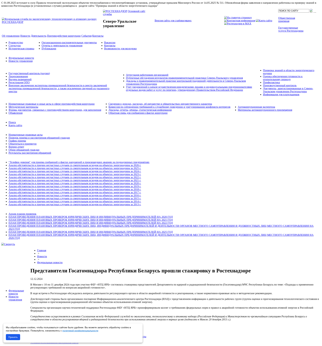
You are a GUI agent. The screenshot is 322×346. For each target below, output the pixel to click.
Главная (41, 250)
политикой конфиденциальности (80, 330)
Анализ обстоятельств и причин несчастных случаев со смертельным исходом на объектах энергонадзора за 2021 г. (75, 180)
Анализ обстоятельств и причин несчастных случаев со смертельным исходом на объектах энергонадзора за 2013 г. (75, 204)
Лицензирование (18, 76)
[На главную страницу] (238, 17)
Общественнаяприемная (286, 19)
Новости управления (21, 61)
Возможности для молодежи (120, 48)
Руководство (16, 42)
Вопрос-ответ (16, 146)
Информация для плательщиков (281, 94)
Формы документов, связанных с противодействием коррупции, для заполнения (55, 109)
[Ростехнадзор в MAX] (237, 23)
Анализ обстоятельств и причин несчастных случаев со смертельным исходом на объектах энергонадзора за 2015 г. (75, 198)
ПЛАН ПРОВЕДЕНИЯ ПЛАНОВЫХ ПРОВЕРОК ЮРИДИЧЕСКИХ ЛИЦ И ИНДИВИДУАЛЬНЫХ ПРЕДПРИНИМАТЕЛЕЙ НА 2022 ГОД (91, 222)
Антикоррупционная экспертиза (256, 106)
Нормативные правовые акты (26, 134)
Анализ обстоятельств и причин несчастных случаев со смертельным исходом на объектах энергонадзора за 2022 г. (75, 177)
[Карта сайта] (264, 20)
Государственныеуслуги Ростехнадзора (290, 29)
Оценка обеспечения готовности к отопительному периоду (283, 78)
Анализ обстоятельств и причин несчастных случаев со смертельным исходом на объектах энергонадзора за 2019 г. (75, 186)
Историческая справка (21, 48)
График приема (17, 140)
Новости (42, 256)
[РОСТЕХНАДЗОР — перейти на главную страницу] (52, 22)
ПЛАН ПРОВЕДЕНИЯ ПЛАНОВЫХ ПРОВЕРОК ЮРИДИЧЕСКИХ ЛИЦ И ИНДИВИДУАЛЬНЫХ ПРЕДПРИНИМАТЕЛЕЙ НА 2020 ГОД (91, 216)
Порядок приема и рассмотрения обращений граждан (39, 137)
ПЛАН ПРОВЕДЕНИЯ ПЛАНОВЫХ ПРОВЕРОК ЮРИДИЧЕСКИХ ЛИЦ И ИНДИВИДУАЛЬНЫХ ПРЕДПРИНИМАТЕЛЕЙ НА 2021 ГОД (91, 219)
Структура (15, 45)
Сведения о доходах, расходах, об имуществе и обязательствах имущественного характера (160, 103)
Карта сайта (15, 125)
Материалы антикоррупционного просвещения (265, 109)
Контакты (109, 45)
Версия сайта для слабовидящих (173, 20)
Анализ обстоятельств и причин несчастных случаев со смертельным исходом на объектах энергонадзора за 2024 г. (75, 171)
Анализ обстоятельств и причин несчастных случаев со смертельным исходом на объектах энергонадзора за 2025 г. (75, 168)
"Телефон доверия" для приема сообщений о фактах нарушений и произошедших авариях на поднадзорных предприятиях (79, 162)
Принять (13, 337)
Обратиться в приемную (23, 143)
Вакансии (109, 42)
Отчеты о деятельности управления (62, 45)
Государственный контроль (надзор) (29, 73)
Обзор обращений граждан (24, 149)
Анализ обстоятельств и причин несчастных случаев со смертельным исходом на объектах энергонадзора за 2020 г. (75, 183)
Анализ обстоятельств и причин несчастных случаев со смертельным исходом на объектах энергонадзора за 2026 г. (75, 165)
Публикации (49, 48)
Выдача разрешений (20, 79)
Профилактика (271, 82)
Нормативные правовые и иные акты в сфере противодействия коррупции (52, 103)
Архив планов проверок (22, 213)
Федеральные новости (21, 57)
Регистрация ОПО (19, 82)
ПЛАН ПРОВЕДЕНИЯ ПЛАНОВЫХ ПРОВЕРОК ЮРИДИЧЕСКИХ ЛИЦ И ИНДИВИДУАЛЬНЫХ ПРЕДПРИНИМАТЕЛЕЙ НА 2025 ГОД (91, 231)
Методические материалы (23, 106)
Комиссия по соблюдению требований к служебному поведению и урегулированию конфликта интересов (169, 106)
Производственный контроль (280, 85)
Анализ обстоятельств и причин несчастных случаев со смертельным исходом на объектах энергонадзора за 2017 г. (75, 192)
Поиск (12, 122)
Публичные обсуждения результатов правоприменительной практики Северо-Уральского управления (184, 77)
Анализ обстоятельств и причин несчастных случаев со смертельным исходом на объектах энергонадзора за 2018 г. (75, 189)
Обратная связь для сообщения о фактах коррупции (138, 112)
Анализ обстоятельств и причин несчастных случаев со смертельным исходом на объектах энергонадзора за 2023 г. (75, 174)
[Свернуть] (8, 244)
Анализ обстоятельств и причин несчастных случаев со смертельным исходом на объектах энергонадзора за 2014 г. (75, 201)
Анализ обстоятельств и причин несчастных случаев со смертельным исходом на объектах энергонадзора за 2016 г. (75, 195)
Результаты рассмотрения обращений (30, 152)
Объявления (15, 112)
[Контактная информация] (239, 20)
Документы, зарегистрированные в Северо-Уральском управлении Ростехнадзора (288, 90)
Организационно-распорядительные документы (69, 42)
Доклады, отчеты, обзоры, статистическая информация (140, 109)
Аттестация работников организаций (147, 74)
